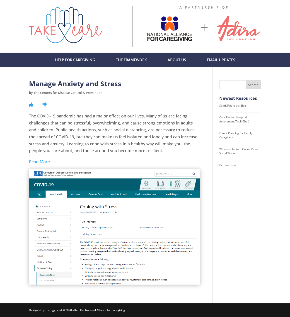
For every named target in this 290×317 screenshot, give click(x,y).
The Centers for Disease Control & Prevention (68, 92)
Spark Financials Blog (232, 105)
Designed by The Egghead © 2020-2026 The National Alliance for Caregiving (77, 310)
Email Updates (221, 59)
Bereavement (228, 165)
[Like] (31, 104)
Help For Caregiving (75, 59)
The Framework (131, 59)
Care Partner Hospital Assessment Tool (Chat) (234, 119)
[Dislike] (45, 104)
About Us (177, 59)
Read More (39, 161)
